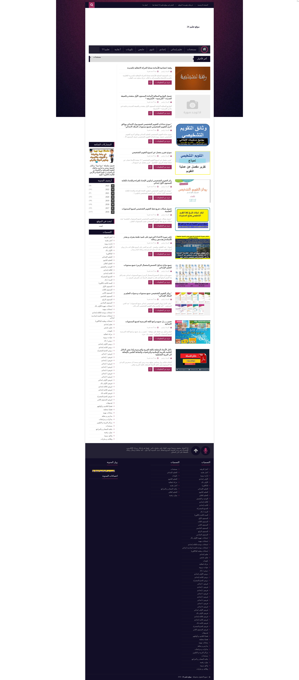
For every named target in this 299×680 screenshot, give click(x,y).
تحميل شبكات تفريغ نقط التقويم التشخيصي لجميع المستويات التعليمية (147, 210)
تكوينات (129, 49)
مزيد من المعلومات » (162, 82)
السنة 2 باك (108, 280)
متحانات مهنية (107, 413)
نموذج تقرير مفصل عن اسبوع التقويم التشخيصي (152, 152)
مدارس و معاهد (107, 416)
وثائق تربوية (108, 436)
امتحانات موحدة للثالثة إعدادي (102, 313)
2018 (107, 204)
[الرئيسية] (204, 49)
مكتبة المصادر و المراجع (104, 429)
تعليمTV (105, 49)
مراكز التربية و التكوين (104, 423)
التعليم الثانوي (107, 260)
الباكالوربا (109, 254)
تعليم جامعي (108, 328)
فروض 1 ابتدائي (106, 354)
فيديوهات (109, 403)
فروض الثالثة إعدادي (105, 387)
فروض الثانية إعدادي (105, 390)
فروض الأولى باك (106, 383)
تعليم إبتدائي (176, 49)
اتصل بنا (145, 5)
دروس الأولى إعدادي (105, 344)
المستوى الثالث (107, 290)
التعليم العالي (107, 263)
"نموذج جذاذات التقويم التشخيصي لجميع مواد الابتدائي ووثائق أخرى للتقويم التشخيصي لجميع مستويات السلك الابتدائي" (146, 125)
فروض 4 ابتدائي (106, 370)
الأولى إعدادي (107, 247)
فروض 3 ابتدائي (106, 364)
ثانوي (151, 49)
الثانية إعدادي (107, 273)
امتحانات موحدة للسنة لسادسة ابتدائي (102, 317)
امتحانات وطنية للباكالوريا (103, 321)
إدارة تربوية (108, 244)
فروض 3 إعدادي (106, 367)
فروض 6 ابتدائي (106, 377)
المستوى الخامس (106, 296)
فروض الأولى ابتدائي (105, 380)
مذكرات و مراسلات (105, 419)
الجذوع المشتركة (106, 276)
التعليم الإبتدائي (107, 257)
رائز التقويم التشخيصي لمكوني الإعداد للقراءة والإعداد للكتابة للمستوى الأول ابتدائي (147, 182)
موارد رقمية (108, 432)
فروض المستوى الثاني (104, 400)
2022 (107, 189)
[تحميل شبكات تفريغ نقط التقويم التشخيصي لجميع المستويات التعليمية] (192, 219)
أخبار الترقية (108, 237)
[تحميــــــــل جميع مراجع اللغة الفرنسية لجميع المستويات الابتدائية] (192, 332)
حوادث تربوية (107, 337)
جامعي (141, 49)
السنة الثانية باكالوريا (105, 283)
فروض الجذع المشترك (104, 396)
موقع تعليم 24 (187, 677)
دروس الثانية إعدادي (105, 347)
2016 (107, 212)
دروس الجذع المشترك (104, 351)
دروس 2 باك (108, 341)
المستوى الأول (107, 286)
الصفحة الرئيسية (203, 5)
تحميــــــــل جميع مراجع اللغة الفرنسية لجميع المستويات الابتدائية (148, 322)
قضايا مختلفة (107, 409)
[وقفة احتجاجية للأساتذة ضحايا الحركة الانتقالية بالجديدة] (192, 78)
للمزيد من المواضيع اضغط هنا (103, 471)
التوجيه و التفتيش (106, 267)
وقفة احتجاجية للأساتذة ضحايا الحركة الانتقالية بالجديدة (149, 68)
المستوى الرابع (107, 299)
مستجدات (191, 49)
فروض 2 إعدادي (106, 360)
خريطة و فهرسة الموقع (185, 5)
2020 (107, 197)
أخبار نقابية (108, 240)
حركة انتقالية (108, 334)
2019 (107, 201)
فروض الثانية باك (106, 393)
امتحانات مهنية (107, 309)
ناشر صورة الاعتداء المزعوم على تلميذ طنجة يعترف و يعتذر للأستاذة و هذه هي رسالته (148, 238)
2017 (107, 208)
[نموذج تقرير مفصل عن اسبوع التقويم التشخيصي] (192, 163)
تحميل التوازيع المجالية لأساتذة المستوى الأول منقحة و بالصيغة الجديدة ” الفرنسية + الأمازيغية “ (146, 97)
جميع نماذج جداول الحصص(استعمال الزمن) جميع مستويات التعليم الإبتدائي (148, 266)
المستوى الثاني (107, 293)
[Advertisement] (131, 26)
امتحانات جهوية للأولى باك (103, 306)
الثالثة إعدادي (107, 270)
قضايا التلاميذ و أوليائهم (104, 406)
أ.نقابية (118, 49)
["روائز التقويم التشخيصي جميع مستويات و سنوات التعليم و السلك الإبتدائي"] (192, 304)
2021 (107, 193)
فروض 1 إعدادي (106, 357)
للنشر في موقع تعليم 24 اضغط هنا (163, 5)
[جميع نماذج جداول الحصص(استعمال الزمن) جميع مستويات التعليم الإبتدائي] (192, 275)
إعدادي (162, 49)
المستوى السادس (106, 303)
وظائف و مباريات (106, 439)
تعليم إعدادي (108, 324)
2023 (107, 186)
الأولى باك (108, 250)
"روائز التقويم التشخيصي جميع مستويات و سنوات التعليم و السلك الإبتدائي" (148, 294)
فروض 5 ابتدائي (106, 373)
